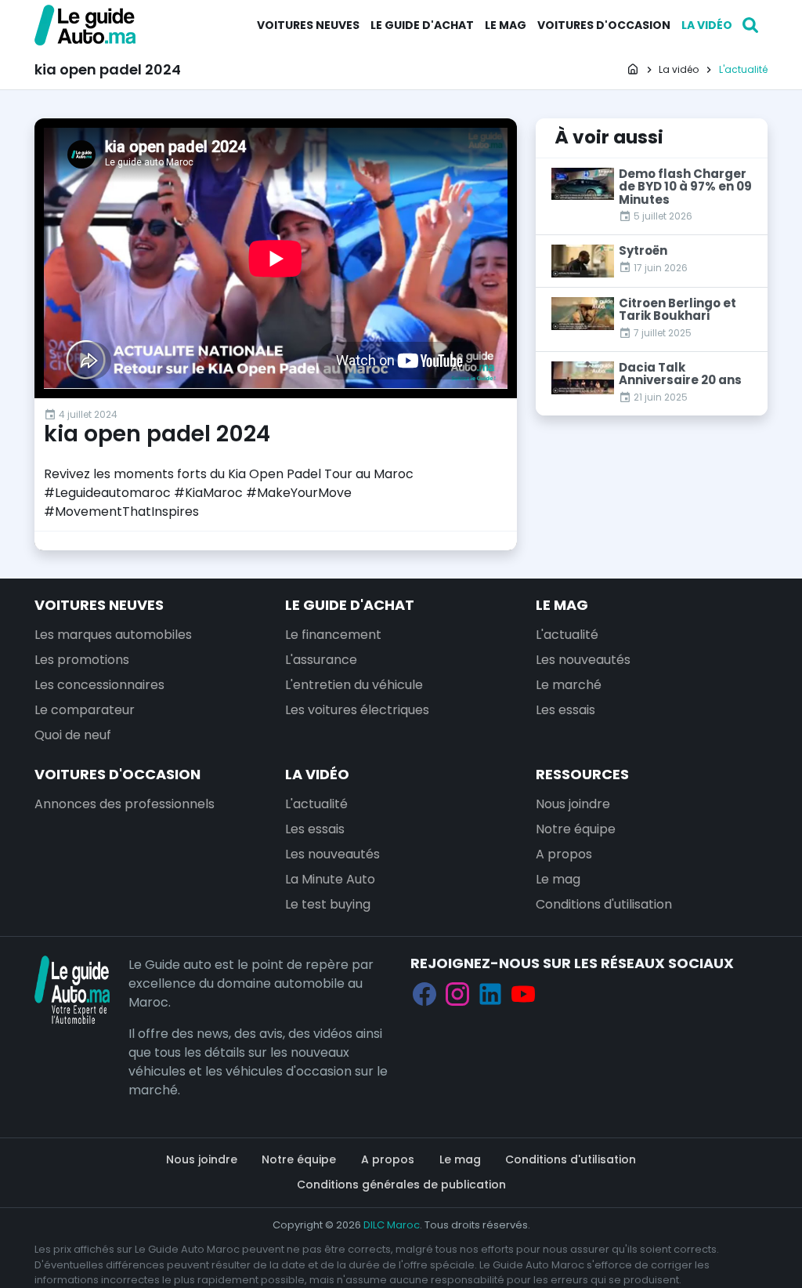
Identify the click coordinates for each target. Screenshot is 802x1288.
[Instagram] (457, 994)
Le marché (569, 685)
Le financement (333, 635)
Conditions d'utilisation (604, 904)
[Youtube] (523, 994)
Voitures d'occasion (603, 25)
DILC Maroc (391, 1224)
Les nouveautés (583, 660)
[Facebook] (424, 994)
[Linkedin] (490, 994)
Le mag (505, 25)
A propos (564, 854)
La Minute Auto (330, 879)
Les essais (565, 710)
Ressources (582, 774)
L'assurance (321, 660)
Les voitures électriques (357, 710)
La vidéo (706, 25)
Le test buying (327, 904)
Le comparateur (84, 710)
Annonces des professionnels (124, 804)
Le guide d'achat (422, 25)
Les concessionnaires (99, 685)
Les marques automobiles (113, 635)
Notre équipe (576, 829)
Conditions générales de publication (401, 1184)
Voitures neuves (308, 25)
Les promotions (81, 660)
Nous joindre (573, 804)
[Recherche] (750, 25)
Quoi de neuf (72, 735)
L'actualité (567, 635)
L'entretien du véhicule (354, 685)
